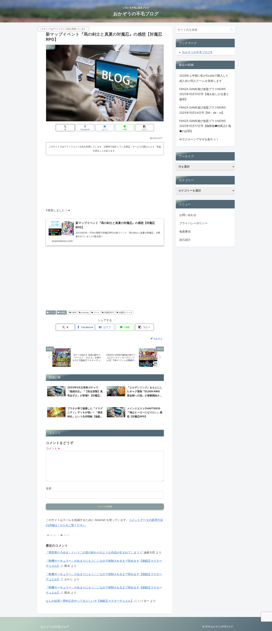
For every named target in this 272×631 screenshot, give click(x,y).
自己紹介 (185, 239)
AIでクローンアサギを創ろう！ (199, 139)
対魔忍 (63, 312)
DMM (73, 312)
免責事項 (185, 231)
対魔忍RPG (109, 312)
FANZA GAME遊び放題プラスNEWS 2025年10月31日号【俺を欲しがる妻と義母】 (204, 94)
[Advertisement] (105, 180)
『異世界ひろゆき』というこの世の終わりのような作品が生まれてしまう (92, 552)
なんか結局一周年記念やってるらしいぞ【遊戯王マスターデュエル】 (90, 600)
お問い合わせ (187, 215)
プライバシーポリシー (193, 223)
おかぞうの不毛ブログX (197, 52)
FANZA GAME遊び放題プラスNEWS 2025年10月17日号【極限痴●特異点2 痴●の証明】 (205, 126)
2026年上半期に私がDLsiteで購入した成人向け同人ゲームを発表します (204, 78)
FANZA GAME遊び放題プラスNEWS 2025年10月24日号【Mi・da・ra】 (202, 110)
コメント (53, 448)
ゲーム (52, 312)
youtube (85, 312)
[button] (144, 127)
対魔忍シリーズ (125, 312)
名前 (48, 488)
